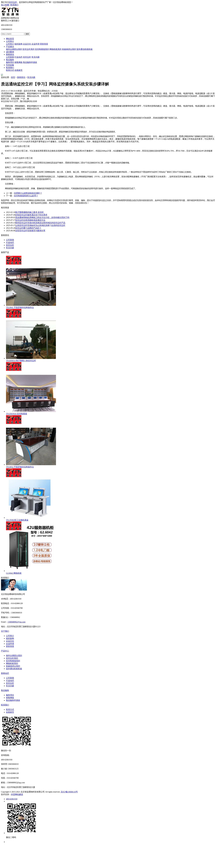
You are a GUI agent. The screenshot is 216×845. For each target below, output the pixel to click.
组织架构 (18, 44)
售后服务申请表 (30, 62)
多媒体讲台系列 (69, 49)
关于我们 (5, 631)
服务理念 (10, 62)
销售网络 (18, 62)
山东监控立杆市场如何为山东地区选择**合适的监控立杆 (40, 225)
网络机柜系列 (56, 49)
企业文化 (27, 44)
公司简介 (10, 41)
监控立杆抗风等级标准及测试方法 (30, 220)
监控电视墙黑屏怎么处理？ (26, 196)
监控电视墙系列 (42, 49)
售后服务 (10, 60)
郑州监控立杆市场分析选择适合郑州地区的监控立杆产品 (40, 223)
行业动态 (18, 57)
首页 (13, 77)
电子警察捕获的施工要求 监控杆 (29, 212)
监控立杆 (13, 2)
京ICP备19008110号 (69, 792)
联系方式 (10, 70)
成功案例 (10, 52)
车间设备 (10, 65)
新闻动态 (5, 673)
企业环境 (36, 44)
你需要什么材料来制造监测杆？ (28, 193)
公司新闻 (10, 57)
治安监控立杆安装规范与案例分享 (30, 231)
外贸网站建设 (17, 794)
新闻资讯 (10, 54)
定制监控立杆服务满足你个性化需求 (31, 215)
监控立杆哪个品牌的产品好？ (28, 228)
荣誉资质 (44, 44)
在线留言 (18, 70)
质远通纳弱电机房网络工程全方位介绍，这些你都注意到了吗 (42, 217)
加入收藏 (5, 5)
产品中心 (5, 651)
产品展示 (10, 47)
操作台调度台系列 (14, 49)
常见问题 (36, 57)
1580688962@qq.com (16, 622)
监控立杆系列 (28, 49)
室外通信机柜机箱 (84, 49)
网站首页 (10, 39)
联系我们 (14, 5)
